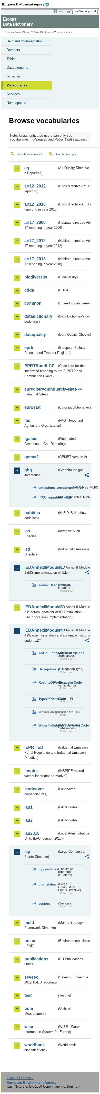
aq (26, 168)
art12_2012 (35, 186)
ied (27, 549)
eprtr (29, 347)
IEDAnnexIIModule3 (40, 607)
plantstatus (47, 884)
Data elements (17, 67)
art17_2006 (35, 222)
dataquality (35, 334)
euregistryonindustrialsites (40, 389)
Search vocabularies (29, 154)
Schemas (14, 76)
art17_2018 (35, 259)
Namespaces (16, 103)
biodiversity (35, 277)
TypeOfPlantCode (47, 699)
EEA (27, 4)
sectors (44, 904)
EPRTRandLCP (39, 366)
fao (27, 420)
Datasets (13, 50)
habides (32, 513)
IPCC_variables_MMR (47, 497)
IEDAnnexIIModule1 (40, 567)
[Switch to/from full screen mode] (70, 11)
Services (13, 94)
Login (61, 11)
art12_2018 (35, 204)
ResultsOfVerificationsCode (47, 682)
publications (36, 959)
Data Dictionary (43, 32)
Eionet (26, 32)
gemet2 (31, 457)
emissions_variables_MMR (47, 488)
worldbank (34, 1045)
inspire (31, 771)
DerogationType (47, 669)
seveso (31, 977)
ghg (28, 470)
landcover (34, 789)
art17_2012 (35, 240)
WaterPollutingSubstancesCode (47, 725)
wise (28, 1027)
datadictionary (38, 316)
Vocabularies (17, 85)
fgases (30, 438)
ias (27, 531)
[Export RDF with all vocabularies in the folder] (87, 476)
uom (28, 1008)
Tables (11, 59)
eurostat (32, 407)
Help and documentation (25, 41)
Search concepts (65, 154)
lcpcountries (47, 869)
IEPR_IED (33, 747)
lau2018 (31, 833)
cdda (29, 290)
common (33, 303)
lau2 (28, 820)
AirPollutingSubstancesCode (47, 653)
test (28, 995)
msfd (29, 922)
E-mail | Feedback (20, 1078)
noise (29, 941)
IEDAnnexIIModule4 (40, 630)
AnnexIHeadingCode (47, 585)
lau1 (28, 807)
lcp (27, 851)
